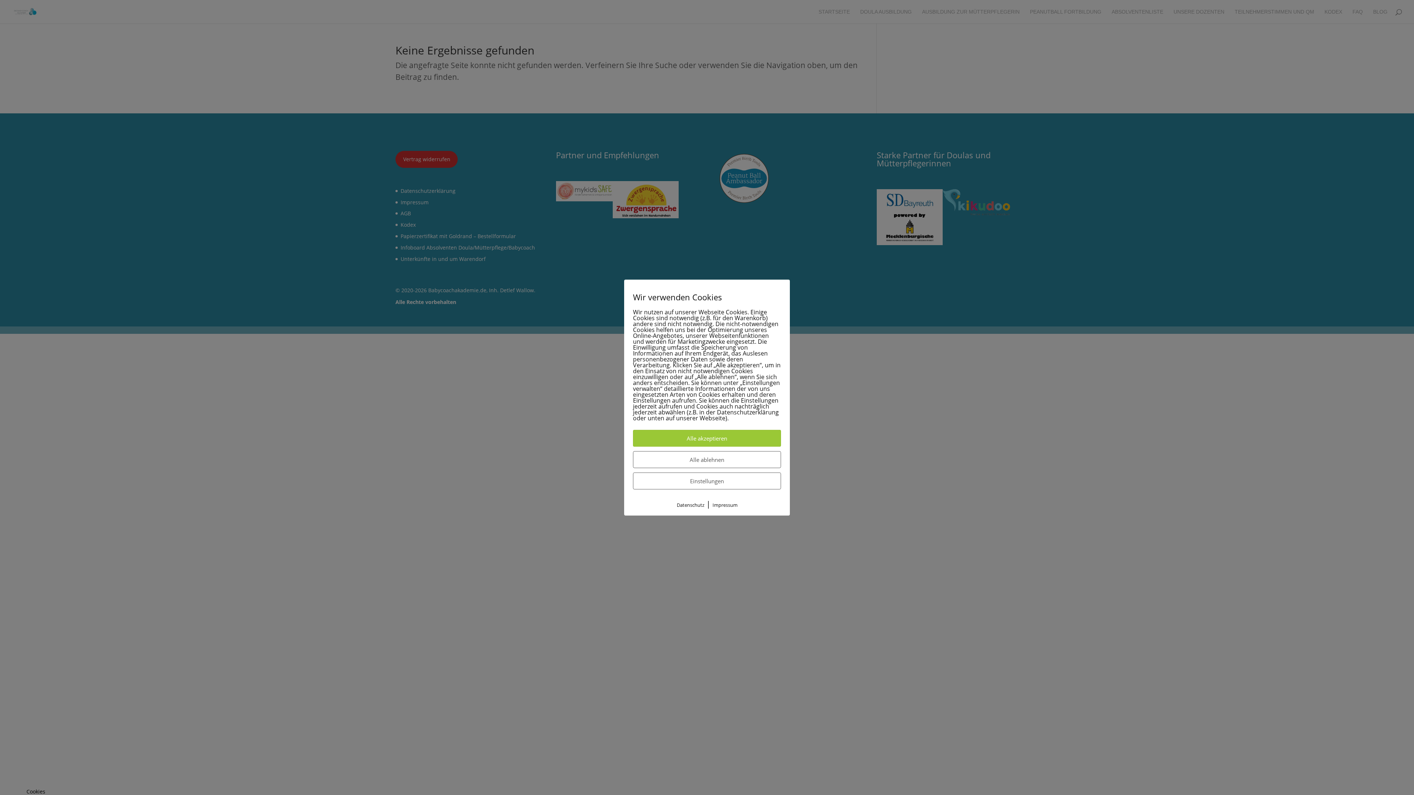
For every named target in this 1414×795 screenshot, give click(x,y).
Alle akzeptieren (707, 438)
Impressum (725, 505)
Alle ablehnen (707, 459)
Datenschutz (690, 505)
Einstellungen (707, 481)
